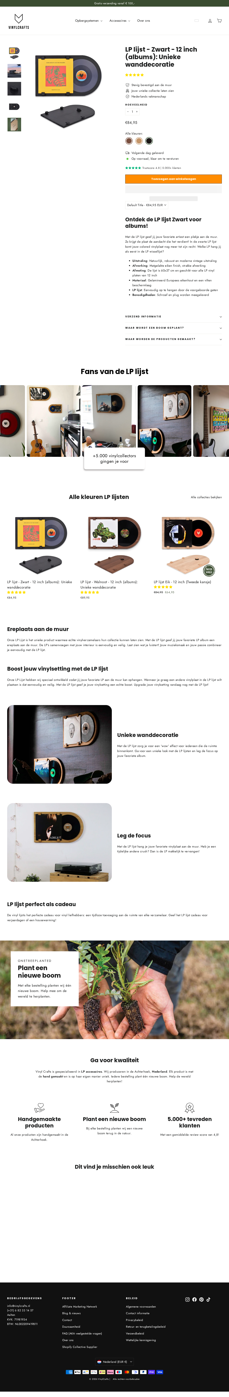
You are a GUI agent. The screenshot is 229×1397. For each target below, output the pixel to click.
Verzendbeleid (135, 1333)
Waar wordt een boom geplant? (154, 328)
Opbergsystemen (87, 20)
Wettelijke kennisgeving (141, 1340)
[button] (135, 75)
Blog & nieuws (71, 1313)
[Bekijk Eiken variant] (139, 140)
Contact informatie (138, 1313)
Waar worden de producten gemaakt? (160, 339)
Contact (67, 1320)
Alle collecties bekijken (206, 497)
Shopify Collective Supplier (79, 1347)
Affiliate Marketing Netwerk (79, 1307)
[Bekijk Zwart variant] (149, 141)
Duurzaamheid (71, 1327)
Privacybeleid (134, 1320)
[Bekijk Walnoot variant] (129, 140)
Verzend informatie (143, 316)
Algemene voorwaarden (141, 1307)
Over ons (143, 20)
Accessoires (118, 20)
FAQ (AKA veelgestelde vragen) (82, 1333)
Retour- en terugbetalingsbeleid (145, 1327)
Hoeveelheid (136, 104)
